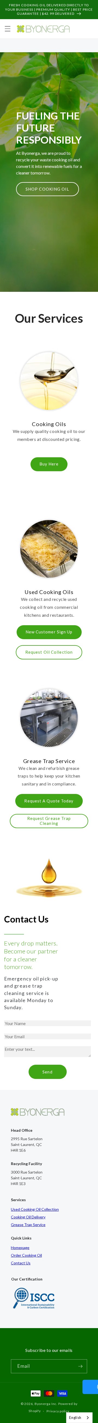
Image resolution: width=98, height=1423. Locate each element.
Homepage (20, 1247)
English (75, 1417)
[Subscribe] (80, 1366)
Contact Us (20, 1263)
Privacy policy (58, 1411)
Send (47, 1071)
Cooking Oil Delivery (28, 1217)
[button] (7, 28)
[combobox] (79, 1417)
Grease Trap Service (28, 1224)
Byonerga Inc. (46, 1404)
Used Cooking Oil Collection (35, 1209)
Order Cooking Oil (26, 1255)
